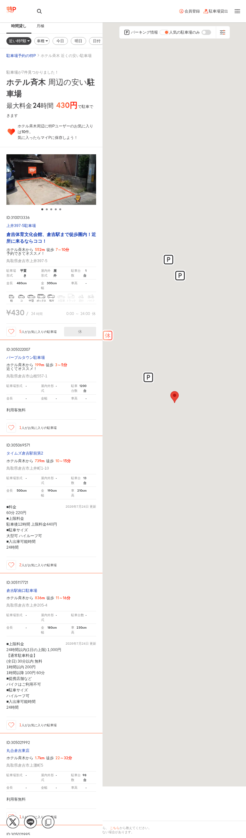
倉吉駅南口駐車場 (21, 591)
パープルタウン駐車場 (25, 358)
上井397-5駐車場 (21, 226)
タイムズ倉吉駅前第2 (24, 453)
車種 (41, 40)
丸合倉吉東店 (17, 751)
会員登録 (192, 11)
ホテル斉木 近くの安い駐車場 (66, 55)
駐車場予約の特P (21, 55)
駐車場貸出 (218, 11)
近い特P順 (18, 40)
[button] (107, 335)
